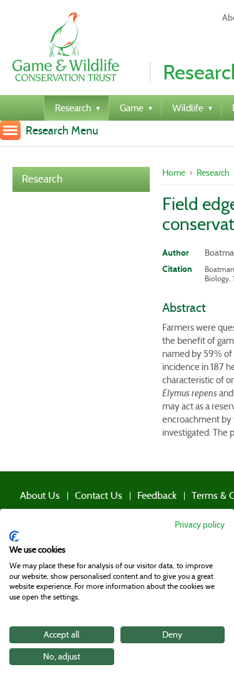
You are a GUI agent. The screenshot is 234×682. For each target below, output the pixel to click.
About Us (29, 492)
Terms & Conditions (190, 492)
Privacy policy (200, 524)
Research (42, 179)
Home (173, 172)
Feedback (126, 492)
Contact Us (78, 492)
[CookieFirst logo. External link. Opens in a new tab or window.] (14, 536)
